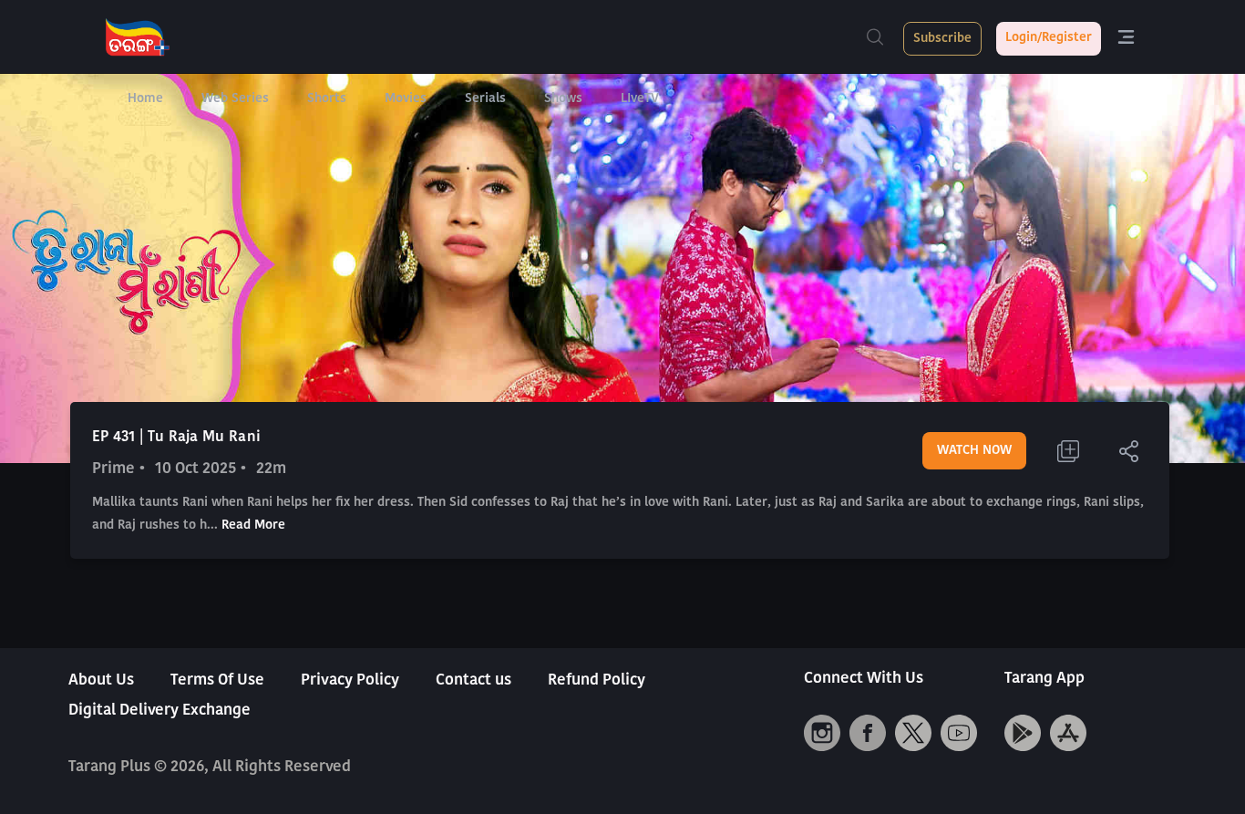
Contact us (473, 680)
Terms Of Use (217, 680)
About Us (101, 680)
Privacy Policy (350, 680)
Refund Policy (596, 680)
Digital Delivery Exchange (159, 710)
